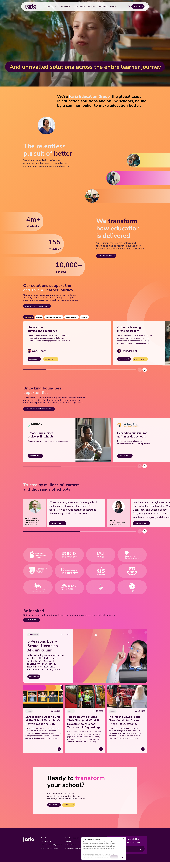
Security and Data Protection (50, 848)
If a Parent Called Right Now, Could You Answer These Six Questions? (125, 720)
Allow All (114, 857)
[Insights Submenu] (107, 6)
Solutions (64, 6)
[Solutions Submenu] (69, 6)
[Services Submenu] (96, 6)
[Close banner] (123, 839)
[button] (144, 370)
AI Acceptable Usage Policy (74, 848)
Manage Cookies (46, 841)
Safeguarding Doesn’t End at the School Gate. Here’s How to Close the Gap (42, 720)
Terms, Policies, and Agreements (51, 845)
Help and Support (70, 845)
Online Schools (79, 6)
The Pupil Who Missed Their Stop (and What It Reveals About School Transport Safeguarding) (83, 722)
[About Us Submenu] (57, 6)
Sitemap (68, 841)
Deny (121, 857)
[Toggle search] (129, 6)
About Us (52, 6)
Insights (102, 6)
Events (113, 6)
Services (91, 6)
